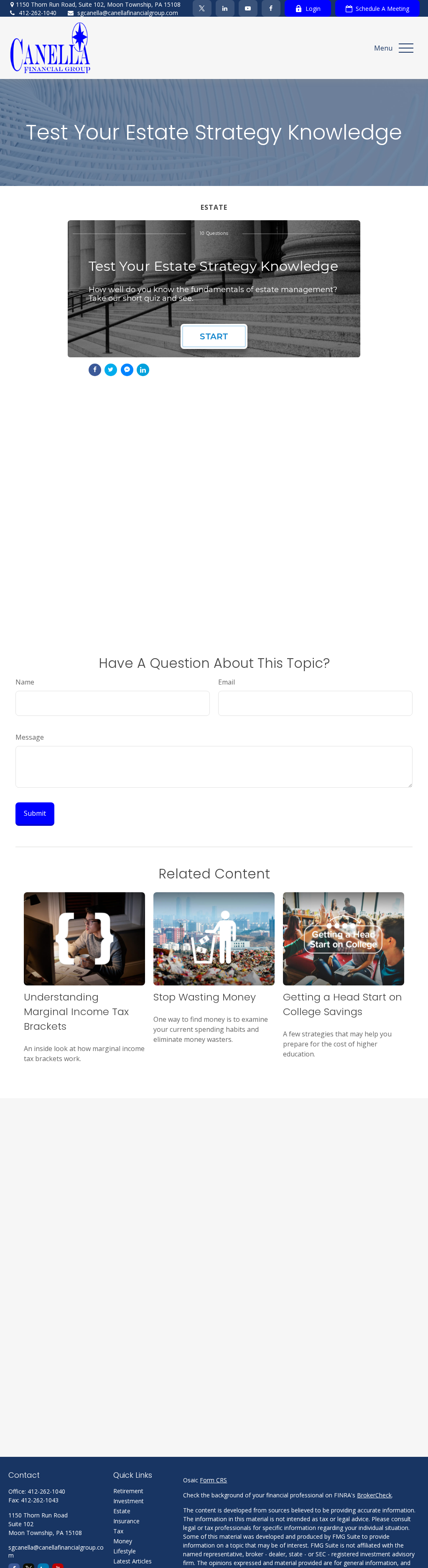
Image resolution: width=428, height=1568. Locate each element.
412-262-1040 (37, 13)
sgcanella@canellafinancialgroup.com (127, 13)
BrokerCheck (374, 1495)
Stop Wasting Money (204, 997)
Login (313, 9)
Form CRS (213, 1480)
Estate (121, 1511)
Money (122, 1541)
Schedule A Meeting (382, 9)
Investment (128, 1501)
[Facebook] (271, 8)
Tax (118, 1531)
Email (226, 682)
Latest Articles (132, 1561)
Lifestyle (124, 1551)
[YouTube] (248, 8)
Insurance (126, 1521)
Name (24, 682)
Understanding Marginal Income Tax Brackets (76, 1011)
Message (29, 737)
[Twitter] (202, 8)
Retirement (128, 1491)
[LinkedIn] (225, 8)
